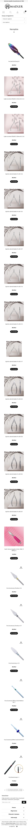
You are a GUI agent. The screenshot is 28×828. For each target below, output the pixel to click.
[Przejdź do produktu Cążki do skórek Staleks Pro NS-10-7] (14, 236)
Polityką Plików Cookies (11, 823)
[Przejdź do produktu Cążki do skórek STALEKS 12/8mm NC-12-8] (14, 124)
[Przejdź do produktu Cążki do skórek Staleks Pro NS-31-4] (14, 274)
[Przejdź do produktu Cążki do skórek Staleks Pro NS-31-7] (14, 349)
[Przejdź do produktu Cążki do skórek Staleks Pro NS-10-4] (14, 161)
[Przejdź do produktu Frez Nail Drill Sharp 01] (14, 49)
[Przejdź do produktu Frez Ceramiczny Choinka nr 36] (14, 575)
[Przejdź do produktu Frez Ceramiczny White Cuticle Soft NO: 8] (14, 727)
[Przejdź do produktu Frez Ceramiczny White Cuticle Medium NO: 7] (14, 688)
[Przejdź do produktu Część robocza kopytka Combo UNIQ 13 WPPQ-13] (14, 536)
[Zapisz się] (24, 802)
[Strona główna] (14, 6)
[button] (3, 12)
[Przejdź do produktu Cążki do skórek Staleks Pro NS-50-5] (14, 461)
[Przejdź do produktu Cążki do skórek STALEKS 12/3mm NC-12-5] (14, 86)
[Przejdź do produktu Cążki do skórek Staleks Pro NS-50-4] (14, 424)
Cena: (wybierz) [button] (6, 22)
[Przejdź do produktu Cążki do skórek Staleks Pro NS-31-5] (14, 311)
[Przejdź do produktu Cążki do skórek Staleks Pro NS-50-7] (14, 499)
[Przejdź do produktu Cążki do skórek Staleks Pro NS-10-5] (14, 199)
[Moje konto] (17, 12)
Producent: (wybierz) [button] (7, 19)
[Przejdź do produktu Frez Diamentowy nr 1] (14, 764)
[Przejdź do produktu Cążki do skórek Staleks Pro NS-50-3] (14, 386)
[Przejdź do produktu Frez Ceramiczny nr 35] (14, 650)
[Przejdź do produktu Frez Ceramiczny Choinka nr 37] (14, 613)
